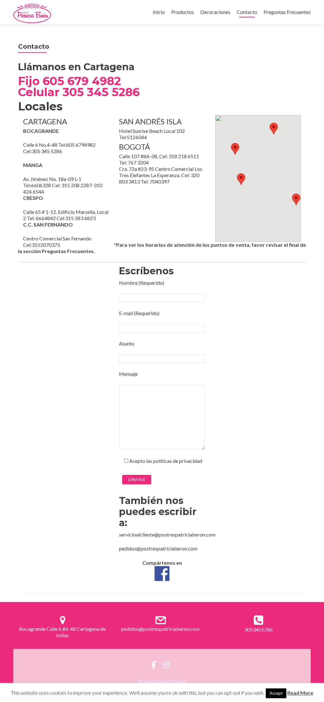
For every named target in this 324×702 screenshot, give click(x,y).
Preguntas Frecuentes (287, 12)
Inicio (159, 12)
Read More (300, 693)
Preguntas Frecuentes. (68, 251)
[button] (241, 179)
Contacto (247, 12)
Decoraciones (215, 12)
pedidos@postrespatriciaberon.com (160, 629)
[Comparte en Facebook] (162, 573)
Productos (182, 12)
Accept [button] (276, 693)
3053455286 (258, 629)
